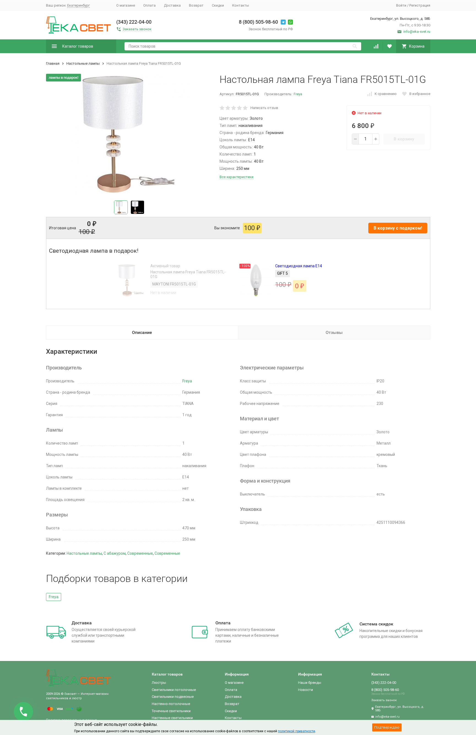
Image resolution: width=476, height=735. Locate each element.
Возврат (196, 5)
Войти (401, 5)
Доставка (172, 5)
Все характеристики (236, 177)
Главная (53, 63)
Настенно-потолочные (171, 704)
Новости (305, 690)
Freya (298, 94)
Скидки (218, 5)
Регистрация (419, 5)
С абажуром (115, 553)
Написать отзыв (264, 108)
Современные (140, 553)
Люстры (159, 682)
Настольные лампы (83, 63)
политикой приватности (296, 731)
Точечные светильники (171, 711)
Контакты (240, 5)
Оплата (149, 5)
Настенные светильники (172, 718)
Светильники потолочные (174, 690)
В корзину (404, 138)
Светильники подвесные (173, 697)
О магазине (125, 5)
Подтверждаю (386, 727)
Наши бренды (309, 682)
